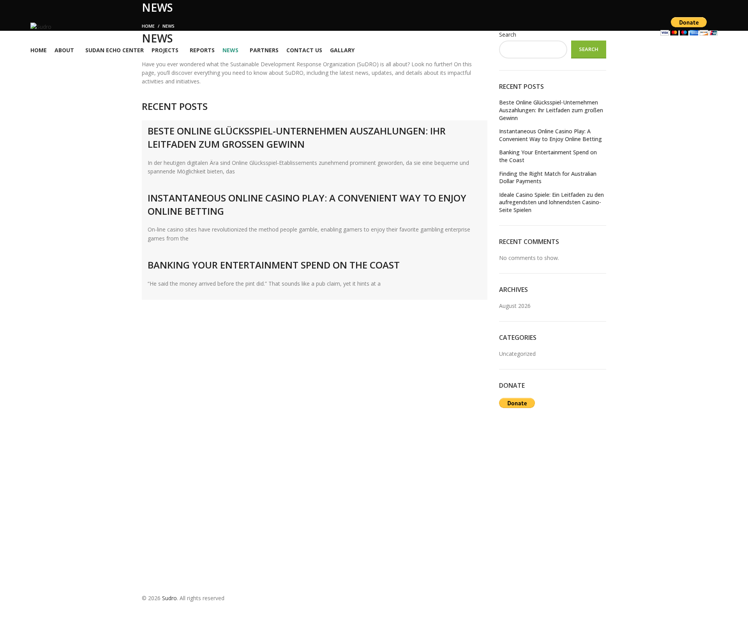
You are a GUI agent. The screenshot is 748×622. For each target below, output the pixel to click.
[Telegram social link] (95, 27)
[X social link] (74, 27)
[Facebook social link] (64, 27)
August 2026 (515, 305)
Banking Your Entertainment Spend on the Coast (274, 264)
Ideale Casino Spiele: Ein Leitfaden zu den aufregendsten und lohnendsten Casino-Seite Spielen (551, 202)
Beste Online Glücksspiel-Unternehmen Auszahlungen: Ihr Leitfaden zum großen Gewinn (297, 137)
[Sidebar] (9, 612)
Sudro (169, 598)
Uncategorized (517, 353)
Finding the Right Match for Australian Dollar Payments (547, 177)
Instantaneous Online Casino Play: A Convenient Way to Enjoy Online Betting (550, 135)
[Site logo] (40, 26)
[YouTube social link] (84, 27)
